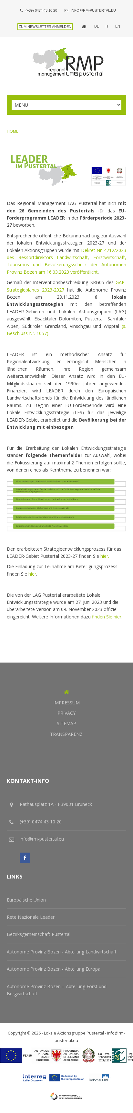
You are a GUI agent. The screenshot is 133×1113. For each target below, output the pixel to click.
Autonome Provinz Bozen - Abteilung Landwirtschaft (62, 952)
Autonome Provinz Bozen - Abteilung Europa (53, 969)
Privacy (66, 713)
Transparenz (66, 734)
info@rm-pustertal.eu (93, 10)
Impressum (66, 703)
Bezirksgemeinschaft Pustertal (38, 934)
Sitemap (66, 723)
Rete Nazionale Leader (31, 917)
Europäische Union (26, 900)
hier (32, 574)
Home (12, 131)
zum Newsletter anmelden (45, 27)
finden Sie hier (106, 617)
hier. (104, 556)
